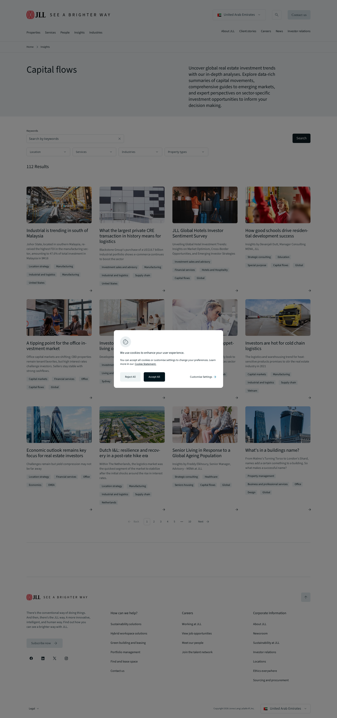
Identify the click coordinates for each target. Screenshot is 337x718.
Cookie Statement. (145, 364)
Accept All (154, 377)
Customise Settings (203, 377)
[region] (168, 359)
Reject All (130, 377)
